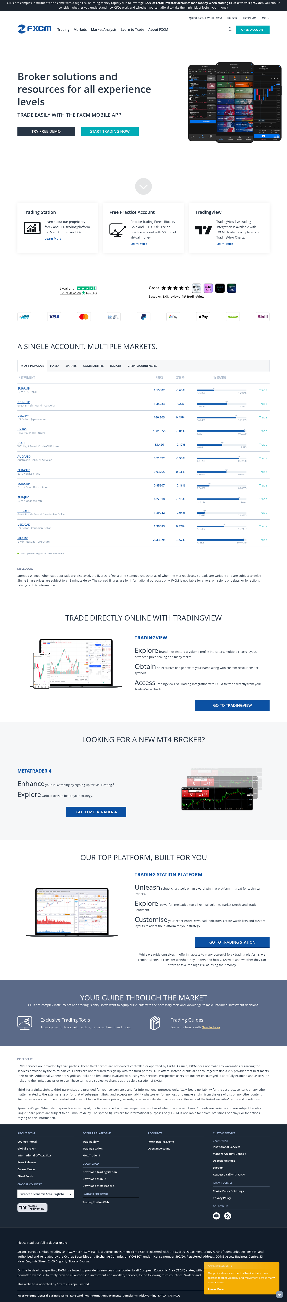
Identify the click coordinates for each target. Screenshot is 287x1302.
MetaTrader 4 (91, 1155)
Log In (265, 18)
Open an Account (159, 1148)
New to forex (211, 1027)
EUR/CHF (23, 470)
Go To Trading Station (232, 942)
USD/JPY (23, 416)
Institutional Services (226, 1147)
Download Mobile (94, 1179)
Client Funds (25, 1176)
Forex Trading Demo (161, 1141)
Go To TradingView (232, 705)
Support (232, 18)
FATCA (162, 1295)
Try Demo (249, 18)
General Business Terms (53, 1295)
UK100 (21, 429)
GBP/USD (23, 402)
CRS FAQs (174, 1295)
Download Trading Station (100, 1172)
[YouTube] (216, 1215)
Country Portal (27, 1141)
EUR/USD (23, 388)
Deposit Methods (224, 1161)
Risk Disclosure (56, 1243)
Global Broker (26, 1148)
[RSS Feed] (227, 1215)
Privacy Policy (222, 1198)
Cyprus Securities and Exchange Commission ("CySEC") (103, 1256)
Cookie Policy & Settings (228, 1191)
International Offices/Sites (34, 1155)
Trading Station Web (96, 1202)
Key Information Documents (102, 1295)
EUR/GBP (23, 484)
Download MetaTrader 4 (98, 1186)
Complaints (130, 1295)
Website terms (26, 1295)
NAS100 (22, 538)
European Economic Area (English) (42, 1194)
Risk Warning (147, 1295)
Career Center (26, 1169)
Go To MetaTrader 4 (96, 811)
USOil (21, 443)
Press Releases (26, 1162)
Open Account (253, 30)
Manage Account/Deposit (229, 1154)
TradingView (91, 1141)
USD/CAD (23, 524)
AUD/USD (23, 456)
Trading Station (93, 1148)
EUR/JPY (23, 497)
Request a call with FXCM (204, 18)
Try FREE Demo (46, 131)
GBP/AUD (23, 511)
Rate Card (76, 1295)
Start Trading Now (110, 131)
